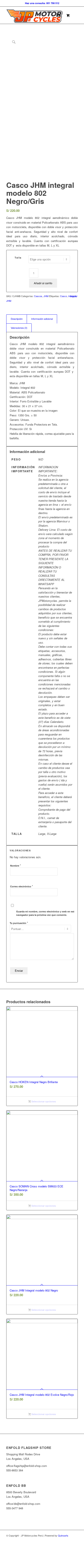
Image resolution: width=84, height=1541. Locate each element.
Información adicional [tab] (42, 318)
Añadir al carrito (43, 283)
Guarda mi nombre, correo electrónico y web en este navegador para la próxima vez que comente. (46, 913)
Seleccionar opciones (43, 1101)
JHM (46, 296)
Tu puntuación (19, 923)
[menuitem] (59, 15)
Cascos (38, 296)
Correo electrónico (21, 886)
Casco (63, 296)
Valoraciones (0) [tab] (19, 327)
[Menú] (58, 15)
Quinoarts (63, 1535)
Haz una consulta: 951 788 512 (42, 3)
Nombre (15, 865)
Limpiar (74, 296)
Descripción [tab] (17, 318)
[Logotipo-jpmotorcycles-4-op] (34, 15)
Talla (18, 257)
